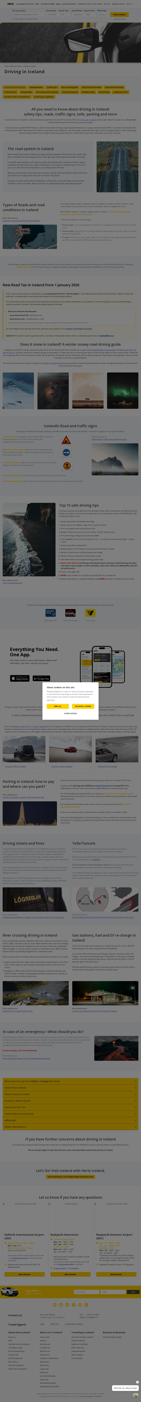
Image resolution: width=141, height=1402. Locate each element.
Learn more (51, 700)
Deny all (58, 706)
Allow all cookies (83, 706)
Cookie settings (70, 713)
